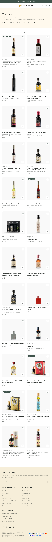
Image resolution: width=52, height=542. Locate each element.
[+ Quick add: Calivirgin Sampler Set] (22, 231)
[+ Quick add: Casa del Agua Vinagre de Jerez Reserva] (47, 126)
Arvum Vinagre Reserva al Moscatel (12, 204)
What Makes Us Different (9, 501)
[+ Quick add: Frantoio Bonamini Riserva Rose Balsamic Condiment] (47, 267)
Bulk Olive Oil (5, 537)
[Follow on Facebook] (3, 527)
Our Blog (4, 495)
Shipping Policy (26, 493)
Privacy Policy (5, 535)
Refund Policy (26, 495)
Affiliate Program (6, 503)
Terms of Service (14, 535)
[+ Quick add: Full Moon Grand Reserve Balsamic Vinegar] (47, 303)
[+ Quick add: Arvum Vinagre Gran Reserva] (47, 197)
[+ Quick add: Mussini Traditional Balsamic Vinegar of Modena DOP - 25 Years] (22, 410)
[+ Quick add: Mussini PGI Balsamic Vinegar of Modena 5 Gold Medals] (47, 90)
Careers (4, 506)
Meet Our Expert (7, 498)
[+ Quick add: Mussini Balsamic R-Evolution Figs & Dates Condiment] (47, 446)
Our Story (5, 490)
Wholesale (21, 535)
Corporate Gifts (26, 501)
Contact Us (25, 490)
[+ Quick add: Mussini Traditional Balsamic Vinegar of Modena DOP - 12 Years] (47, 374)
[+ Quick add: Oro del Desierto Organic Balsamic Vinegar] (47, 55)
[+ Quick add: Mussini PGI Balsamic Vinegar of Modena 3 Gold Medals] (47, 162)
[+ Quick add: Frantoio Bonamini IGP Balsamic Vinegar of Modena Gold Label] (22, 55)
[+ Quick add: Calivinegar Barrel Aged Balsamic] (22, 90)
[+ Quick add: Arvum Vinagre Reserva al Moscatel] (22, 197)
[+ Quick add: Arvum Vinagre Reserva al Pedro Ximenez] (22, 162)
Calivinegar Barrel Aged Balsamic (12, 96)
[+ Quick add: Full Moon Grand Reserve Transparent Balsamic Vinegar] (22, 338)
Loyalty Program (26, 498)
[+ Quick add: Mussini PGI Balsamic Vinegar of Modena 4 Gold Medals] (22, 303)
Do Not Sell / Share (27, 503)
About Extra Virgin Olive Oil (9, 513)
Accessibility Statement (28, 506)
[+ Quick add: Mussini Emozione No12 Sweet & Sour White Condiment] (22, 374)
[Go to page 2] (29, 462)
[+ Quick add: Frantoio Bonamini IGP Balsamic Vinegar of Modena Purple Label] (22, 126)
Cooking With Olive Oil (8, 521)
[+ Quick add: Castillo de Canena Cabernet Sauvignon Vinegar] (47, 231)
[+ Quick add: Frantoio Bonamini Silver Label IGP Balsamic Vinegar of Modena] (22, 267)
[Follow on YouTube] (10, 527)
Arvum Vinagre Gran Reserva (35, 204)
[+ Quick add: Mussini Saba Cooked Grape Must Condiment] (47, 338)
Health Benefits (6, 516)
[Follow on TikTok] (13, 527)
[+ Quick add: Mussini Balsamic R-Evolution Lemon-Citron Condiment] (47, 410)
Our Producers (6, 493)
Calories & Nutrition (7, 518)
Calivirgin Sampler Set (8, 238)
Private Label (13, 537)
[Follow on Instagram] (6, 527)
